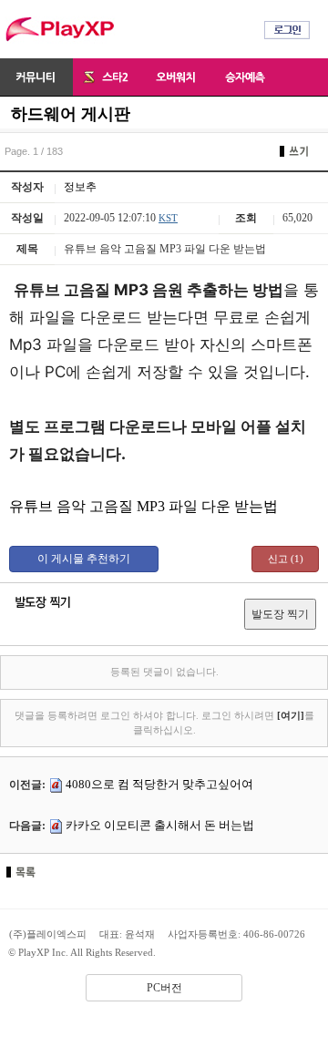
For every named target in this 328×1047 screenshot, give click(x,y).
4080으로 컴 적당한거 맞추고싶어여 (159, 784)
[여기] (290, 715)
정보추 (80, 186)
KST (168, 217)
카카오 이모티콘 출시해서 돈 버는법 (160, 825)
